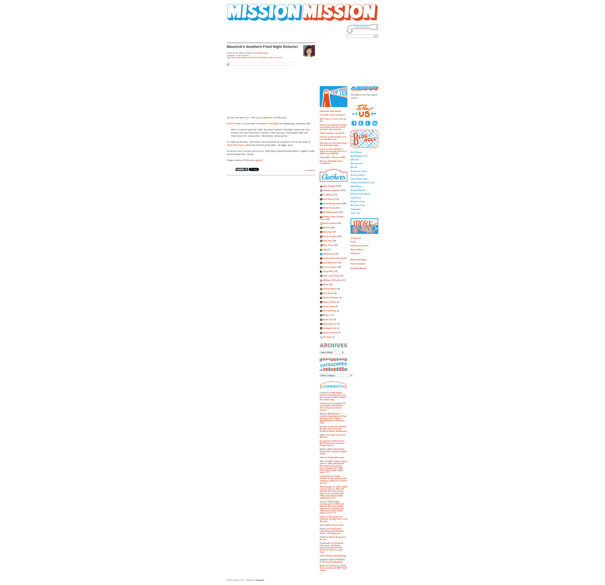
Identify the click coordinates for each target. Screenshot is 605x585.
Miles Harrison (330, 324)
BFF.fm (354, 167)
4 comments (310, 170)
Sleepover (260, 580)
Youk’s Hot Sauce (235, 145)
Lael (325, 249)
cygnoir (258, 160)
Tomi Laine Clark (331, 276)
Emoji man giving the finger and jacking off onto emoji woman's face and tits (333, 127)
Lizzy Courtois (330, 267)
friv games (325, 441)
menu (307, 129)
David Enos (356, 186)
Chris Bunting (329, 311)
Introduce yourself (359, 245)
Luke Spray (328, 293)
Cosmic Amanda (331, 297)
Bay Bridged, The (359, 156)
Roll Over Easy (358, 205)
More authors (357, 249)
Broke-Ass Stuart (359, 171)
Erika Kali (327, 232)
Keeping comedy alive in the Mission (333, 520)
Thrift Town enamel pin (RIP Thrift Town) (333, 568)
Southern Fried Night (258, 57)
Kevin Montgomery (332, 203)
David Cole (328, 319)
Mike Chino (328, 245)
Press (353, 242)
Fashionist (356, 198)
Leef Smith (325, 476)
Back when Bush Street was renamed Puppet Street (332, 443)
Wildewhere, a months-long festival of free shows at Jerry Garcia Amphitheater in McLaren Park (333, 418)
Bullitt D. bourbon (328, 566)
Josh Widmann (330, 262)
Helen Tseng (328, 208)
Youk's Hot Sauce (275, 57)
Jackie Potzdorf (330, 333)
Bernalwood (356, 163)
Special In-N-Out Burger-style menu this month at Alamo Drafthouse (333, 428)
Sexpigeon (356, 209)
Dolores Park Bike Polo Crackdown (331, 162)
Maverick (245, 57)
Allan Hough (329, 186)
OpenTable (270, 151)
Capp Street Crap (359, 179)
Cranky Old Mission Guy (362, 182)
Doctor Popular (330, 236)
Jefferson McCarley (332, 280)
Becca (325, 284)
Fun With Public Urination (332, 115)
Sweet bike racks (336, 457)
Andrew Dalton (330, 289)
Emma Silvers (329, 302)
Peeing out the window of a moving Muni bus (333, 138)
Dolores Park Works (360, 194)
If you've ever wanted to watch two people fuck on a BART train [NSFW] (333, 151)
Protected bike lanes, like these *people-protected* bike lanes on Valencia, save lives (331, 547)
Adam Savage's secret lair (332, 133)
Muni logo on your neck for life (333, 120)
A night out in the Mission (332, 436)
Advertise (355, 253)
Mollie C (327, 315)
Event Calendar (358, 264)
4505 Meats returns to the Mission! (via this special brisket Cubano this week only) (333, 396)
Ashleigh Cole (329, 328)
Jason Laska (329, 306)
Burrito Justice (330, 223)
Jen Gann (327, 337)
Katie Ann (327, 241)
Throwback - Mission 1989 (332, 157)
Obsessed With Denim (330, 111)
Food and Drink (242, 55)
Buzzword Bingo (359, 259)
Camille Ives (328, 254)
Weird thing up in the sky (333, 538)
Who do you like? (335, 525)
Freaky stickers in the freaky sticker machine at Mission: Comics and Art (333, 479)
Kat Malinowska (261, 53)
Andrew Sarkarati (331, 190)
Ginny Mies (328, 271)
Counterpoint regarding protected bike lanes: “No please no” (332, 531)
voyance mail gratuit (330, 516)
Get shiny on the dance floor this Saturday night (333, 144)
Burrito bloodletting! (336, 556)
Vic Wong (327, 195)
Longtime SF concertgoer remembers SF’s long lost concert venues (333, 406)
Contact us (356, 238)
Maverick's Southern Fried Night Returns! (262, 47)
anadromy (324, 403)
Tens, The (355, 213)
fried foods (236, 57)
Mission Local (357, 201)
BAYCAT (355, 160)
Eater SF (231, 123)
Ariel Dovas (328, 199)
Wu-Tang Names (358, 268)
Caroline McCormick (332, 258)
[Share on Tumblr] (242, 169)
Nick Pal (327, 227)
